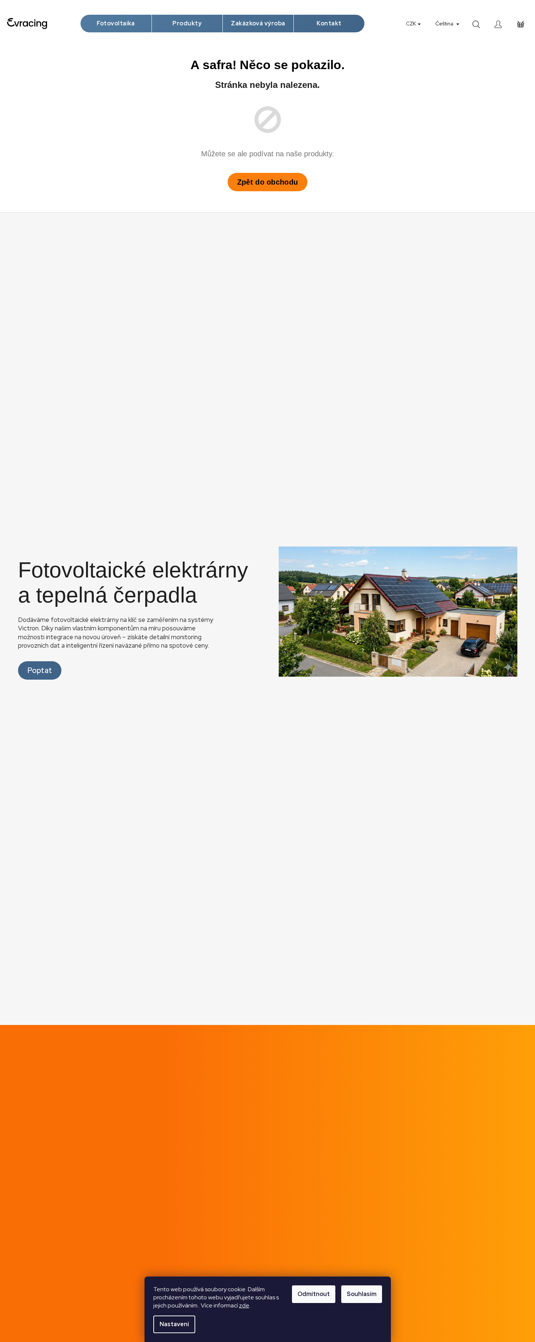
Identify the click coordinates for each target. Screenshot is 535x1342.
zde (244, 1305)
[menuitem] (116, 23)
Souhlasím (362, 1294)
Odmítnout (313, 1294)
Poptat (40, 670)
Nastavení (174, 1324)
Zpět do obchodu (267, 182)
